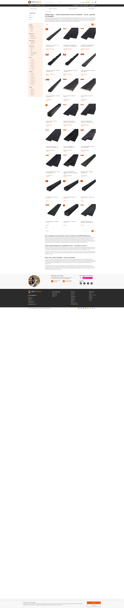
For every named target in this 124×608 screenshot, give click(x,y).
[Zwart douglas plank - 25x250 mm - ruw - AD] (53, 212)
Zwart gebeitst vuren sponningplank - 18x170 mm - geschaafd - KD (88, 46)
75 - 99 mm (32, 67)
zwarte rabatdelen (86, 239)
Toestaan (93, 602)
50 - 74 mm (32, 66)
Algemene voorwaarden (92, 295)
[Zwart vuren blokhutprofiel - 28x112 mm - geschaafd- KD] (88, 137)
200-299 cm (33, 90)
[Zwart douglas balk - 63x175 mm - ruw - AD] (53, 188)
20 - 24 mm (33, 62)
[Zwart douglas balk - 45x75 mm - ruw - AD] (88, 188)
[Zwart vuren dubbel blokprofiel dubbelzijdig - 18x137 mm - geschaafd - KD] (70, 162)
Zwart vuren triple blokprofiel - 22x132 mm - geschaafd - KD (69, 147)
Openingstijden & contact (74, 304)
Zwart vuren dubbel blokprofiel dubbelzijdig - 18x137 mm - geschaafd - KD (70, 172)
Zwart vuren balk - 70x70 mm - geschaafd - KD (51, 122)
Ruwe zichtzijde (33, 38)
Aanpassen (94, 605)
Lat (31, 50)
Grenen (32, 31)
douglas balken (87, 266)
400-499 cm (33, 93)
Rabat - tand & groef (34, 52)
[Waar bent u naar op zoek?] (60, 2)
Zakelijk (90, 293)
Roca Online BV (48, 308)
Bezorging (72, 297)
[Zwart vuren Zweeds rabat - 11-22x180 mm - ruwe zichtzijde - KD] (88, 112)
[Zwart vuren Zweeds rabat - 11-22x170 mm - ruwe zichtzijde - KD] (53, 137)
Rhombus (32, 55)
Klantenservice (93, 5)
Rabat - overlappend (34, 53)
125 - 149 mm (33, 79)
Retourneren (72, 300)
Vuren (50, 260)
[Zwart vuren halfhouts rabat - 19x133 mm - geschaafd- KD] (53, 162)
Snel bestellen (76, 5)
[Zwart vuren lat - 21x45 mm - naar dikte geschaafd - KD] (53, 36)
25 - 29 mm (33, 63)
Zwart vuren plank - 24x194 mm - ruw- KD (87, 96)
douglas (50, 266)
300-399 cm (33, 91)
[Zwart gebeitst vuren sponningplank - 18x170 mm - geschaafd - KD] (88, 36)
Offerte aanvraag (54, 293)
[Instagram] (84, 283)
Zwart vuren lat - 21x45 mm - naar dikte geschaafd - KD (52, 46)
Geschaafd (33, 35)
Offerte (82, 5)
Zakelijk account (54, 295)
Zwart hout (49, 11)
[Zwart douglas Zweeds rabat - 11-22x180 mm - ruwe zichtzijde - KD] (88, 212)
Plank (32, 49)
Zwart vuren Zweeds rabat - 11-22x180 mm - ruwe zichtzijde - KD (87, 122)
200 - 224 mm (33, 83)
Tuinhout (90, 300)
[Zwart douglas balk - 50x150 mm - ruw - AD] (70, 188)
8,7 (80, 2)
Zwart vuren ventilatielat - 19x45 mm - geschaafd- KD (53, 96)
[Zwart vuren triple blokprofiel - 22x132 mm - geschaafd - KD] (70, 137)
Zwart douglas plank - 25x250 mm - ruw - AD (52, 222)
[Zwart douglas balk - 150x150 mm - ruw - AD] (70, 212)
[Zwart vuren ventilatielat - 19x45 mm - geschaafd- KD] (53, 86)
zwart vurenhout (72, 259)
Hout (30, 15)
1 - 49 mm (32, 73)
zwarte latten (88, 237)
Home (46, 11)
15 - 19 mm (33, 60)
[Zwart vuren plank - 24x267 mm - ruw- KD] (70, 86)
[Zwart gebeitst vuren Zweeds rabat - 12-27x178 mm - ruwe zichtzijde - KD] (70, 36)
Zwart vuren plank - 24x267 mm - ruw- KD (69, 96)
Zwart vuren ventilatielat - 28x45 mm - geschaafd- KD (88, 71)
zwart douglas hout (58, 265)
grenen (53, 260)
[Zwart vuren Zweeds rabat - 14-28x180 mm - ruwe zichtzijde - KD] (70, 112)
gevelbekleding (73, 238)
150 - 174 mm (33, 80)
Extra (43, 5)
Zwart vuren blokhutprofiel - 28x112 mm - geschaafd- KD (87, 147)
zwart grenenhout (82, 259)
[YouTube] (81, 283)
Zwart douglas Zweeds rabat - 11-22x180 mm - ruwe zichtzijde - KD (87, 222)
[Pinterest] (92, 283)
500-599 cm (33, 94)
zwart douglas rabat (53, 269)
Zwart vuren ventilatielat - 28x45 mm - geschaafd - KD (53, 71)
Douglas (32, 28)
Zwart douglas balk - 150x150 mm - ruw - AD (69, 222)
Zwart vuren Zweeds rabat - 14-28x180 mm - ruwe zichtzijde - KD (69, 122)
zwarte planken (66, 239)
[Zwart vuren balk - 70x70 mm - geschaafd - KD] (53, 112)
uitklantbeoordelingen (85, 2)
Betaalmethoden (73, 296)
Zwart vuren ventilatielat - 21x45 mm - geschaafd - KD (70, 71)
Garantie (72, 301)
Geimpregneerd (33, 42)
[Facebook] (88, 283)
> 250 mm (32, 84)
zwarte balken (84, 237)
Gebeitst (32, 43)
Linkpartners (91, 301)
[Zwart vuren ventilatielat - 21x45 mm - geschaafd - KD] (70, 61)
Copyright (90, 296)
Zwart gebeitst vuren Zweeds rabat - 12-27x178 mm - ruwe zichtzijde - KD (70, 46)
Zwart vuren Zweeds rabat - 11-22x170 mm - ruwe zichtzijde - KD (52, 147)
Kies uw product (37, 5)
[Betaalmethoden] (79, 308)
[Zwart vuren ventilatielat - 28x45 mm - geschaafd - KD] (53, 61)
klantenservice (67, 278)
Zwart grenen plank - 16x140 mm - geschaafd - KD (87, 172)
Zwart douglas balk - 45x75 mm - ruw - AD (88, 198)
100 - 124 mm (33, 77)
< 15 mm (32, 59)
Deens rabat (72, 241)
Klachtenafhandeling (74, 302)
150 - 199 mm (33, 69)
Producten (31, 17)
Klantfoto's (86, 5)
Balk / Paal (32, 47)
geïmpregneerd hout (80, 260)
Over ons (72, 295)
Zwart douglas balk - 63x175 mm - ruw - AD (52, 198)
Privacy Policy (91, 297)
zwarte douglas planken (89, 267)
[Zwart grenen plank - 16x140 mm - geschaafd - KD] (88, 162)
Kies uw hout (31, 5)
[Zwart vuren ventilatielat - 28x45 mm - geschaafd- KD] (88, 61)
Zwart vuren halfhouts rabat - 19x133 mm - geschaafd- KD (53, 172)
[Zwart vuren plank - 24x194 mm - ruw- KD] (88, 86)
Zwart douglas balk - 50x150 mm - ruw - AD (69, 198)
